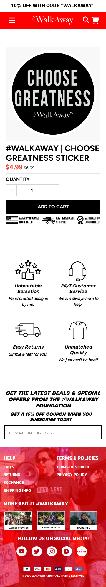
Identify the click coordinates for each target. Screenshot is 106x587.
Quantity (17, 179)
